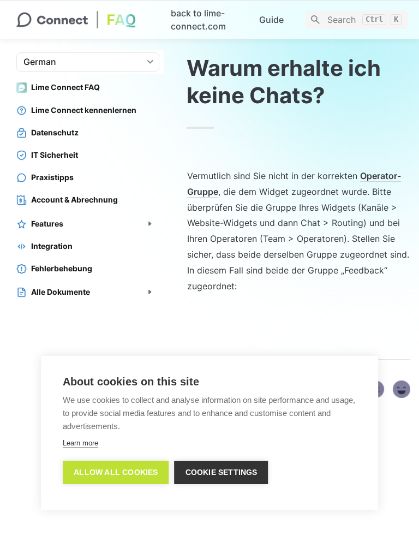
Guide (271, 19)
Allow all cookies (116, 472)
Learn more (80, 443)
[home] (84, 19)
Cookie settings (221, 472)
